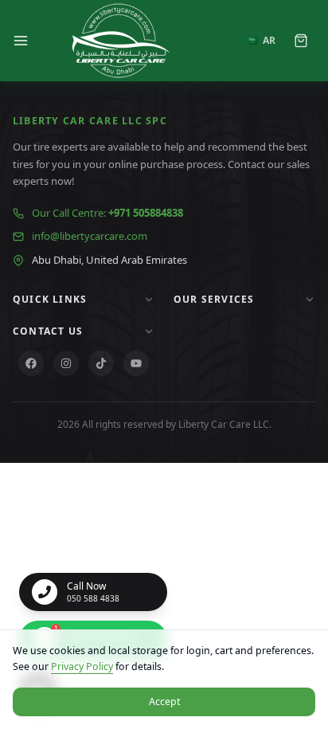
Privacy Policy (82, 666)
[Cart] (301, 40)
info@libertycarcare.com (89, 236)
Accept (164, 701)
